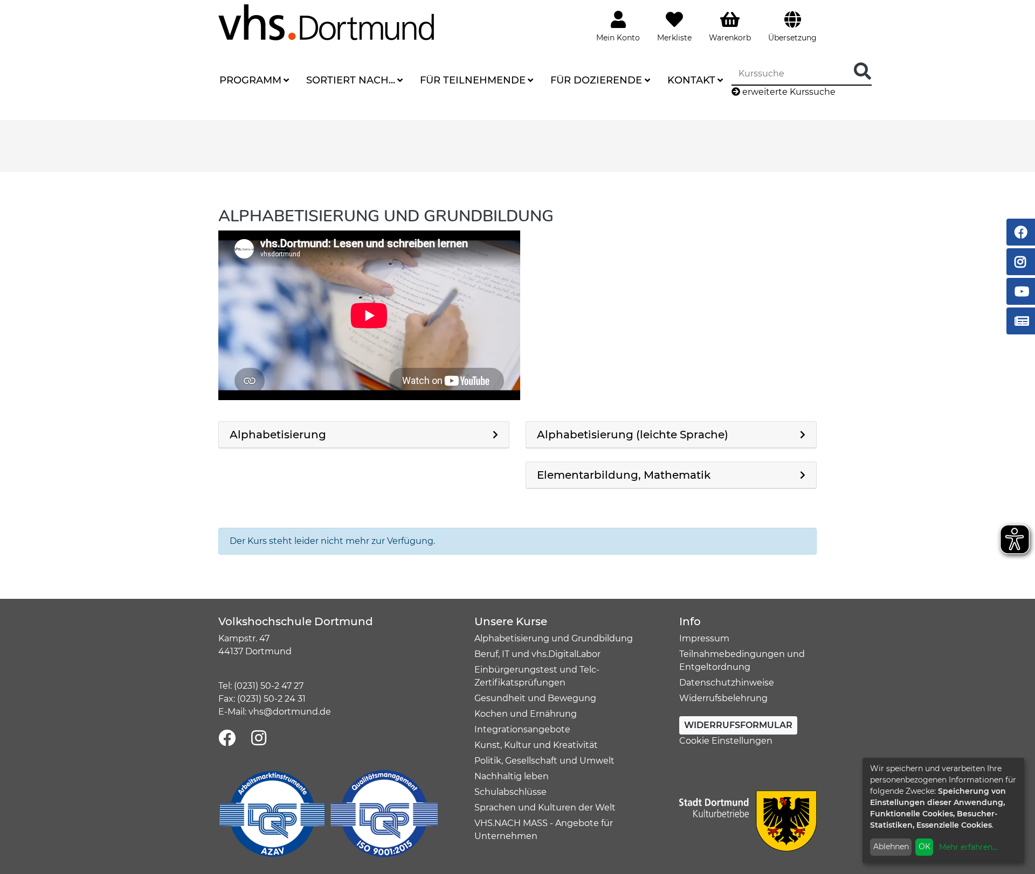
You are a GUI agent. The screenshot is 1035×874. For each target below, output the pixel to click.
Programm (250, 80)
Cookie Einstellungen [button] (725, 741)
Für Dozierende (596, 80)
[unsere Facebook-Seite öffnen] (227, 738)
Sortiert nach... (350, 80)
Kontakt (691, 80)
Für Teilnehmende (473, 80)
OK (924, 846)
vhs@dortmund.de (290, 712)
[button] (364, 434)
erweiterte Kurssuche (788, 92)
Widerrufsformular (738, 725)
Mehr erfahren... (968, 847)
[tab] (364, 435)
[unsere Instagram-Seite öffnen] (258, 738)
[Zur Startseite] (326, 22)
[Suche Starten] (862, 72)
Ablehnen (891, 846)
